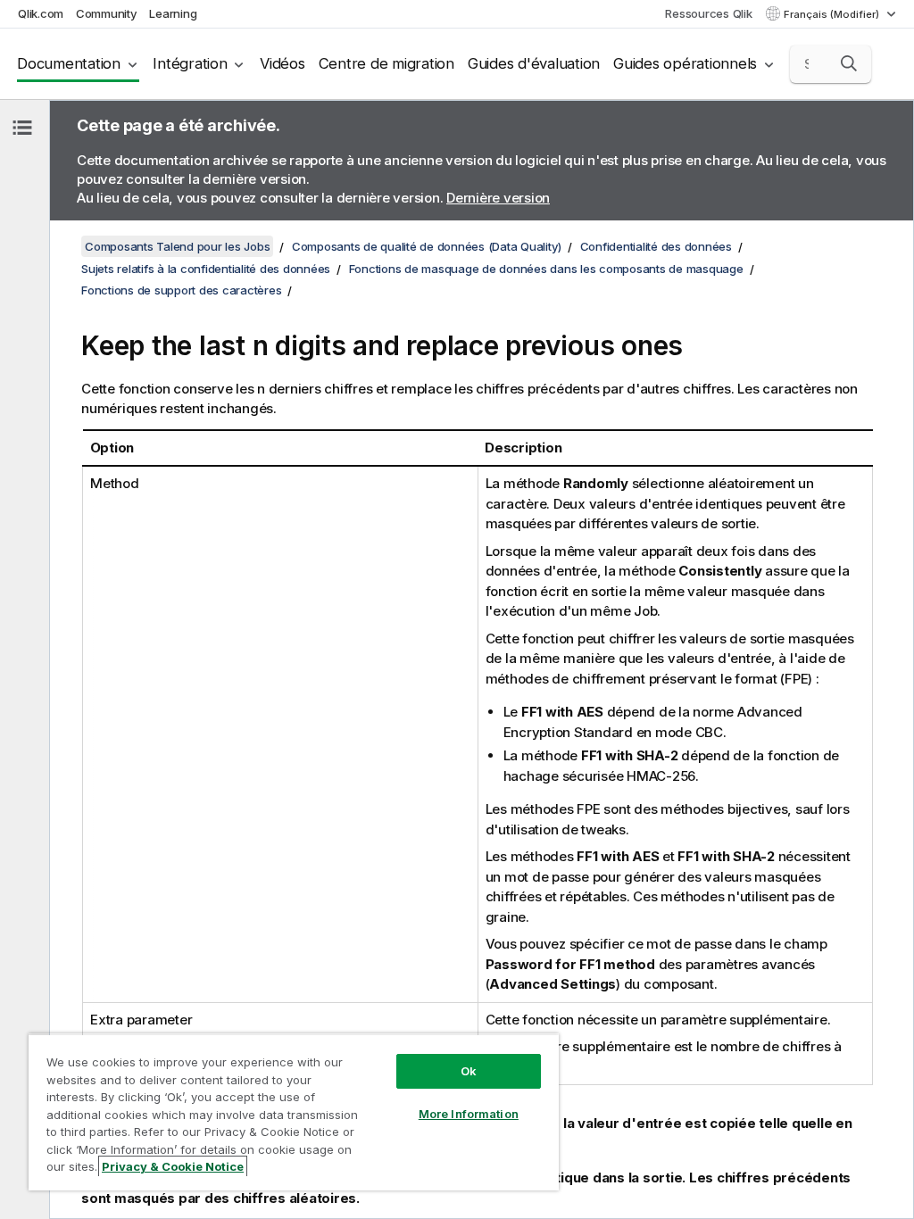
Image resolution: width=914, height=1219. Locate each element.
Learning (172, 13)
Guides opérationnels (685, 63)
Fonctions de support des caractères (181, 290)
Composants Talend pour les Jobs (177, 246)
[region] (294, 1111)
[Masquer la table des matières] (22, 127)
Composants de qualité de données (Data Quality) (426, 246)
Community (106, 13)
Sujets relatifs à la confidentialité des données (205, 268)
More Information (469, 1114)
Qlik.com (40, 13)
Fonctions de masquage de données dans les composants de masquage (546, 268)
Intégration (190, 63)
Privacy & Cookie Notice (173, 1166)
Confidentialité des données (656, 246)
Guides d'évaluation (534, 63)
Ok (469, 1071)
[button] (848, 63)
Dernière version (498, 197)
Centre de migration (386, 63)
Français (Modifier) (833, 14)
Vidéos (282, 63)
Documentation (68, 63)
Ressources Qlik (708, 13)
